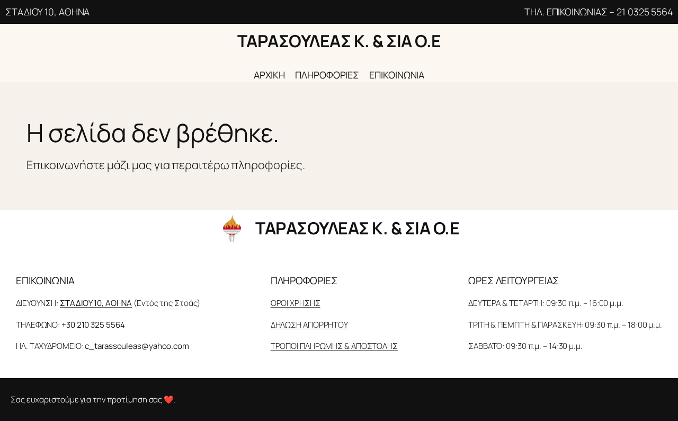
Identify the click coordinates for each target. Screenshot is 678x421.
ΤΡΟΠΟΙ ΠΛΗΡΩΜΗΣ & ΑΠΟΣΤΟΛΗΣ (334, 346)
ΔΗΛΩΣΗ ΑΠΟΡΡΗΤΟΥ (309, 324)
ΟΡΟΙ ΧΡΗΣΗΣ (295, 303)
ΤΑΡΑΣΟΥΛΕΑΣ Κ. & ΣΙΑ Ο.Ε (339, 40)
